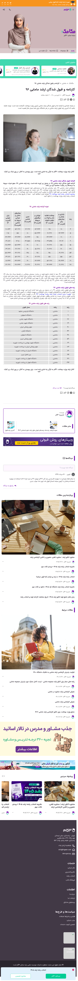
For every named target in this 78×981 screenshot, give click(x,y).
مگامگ (71, 83)
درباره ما (72, 894)
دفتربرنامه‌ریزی (70, 872)
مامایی (64, 83)
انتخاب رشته (71, 876)
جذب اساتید (71, 920)
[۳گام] (67, 9)
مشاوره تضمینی (20, 976)
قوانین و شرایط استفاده (67, 916)
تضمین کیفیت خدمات (67, 924)
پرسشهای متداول (69, 902)
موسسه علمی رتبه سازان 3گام (26, 965)
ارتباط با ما (71, 898)
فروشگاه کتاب (70, 880)
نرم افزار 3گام (56, 976)
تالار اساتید (71, 868)
